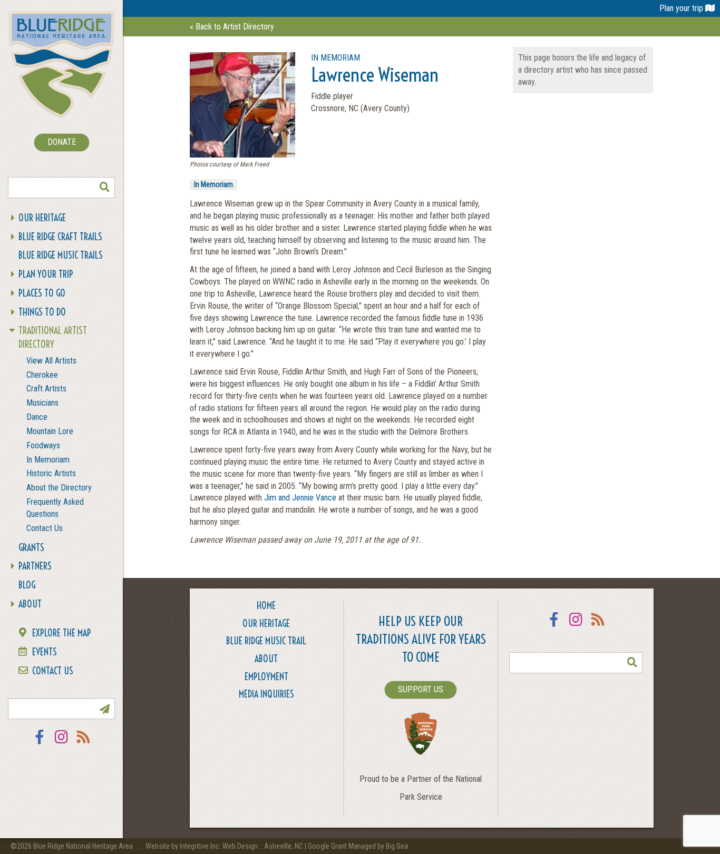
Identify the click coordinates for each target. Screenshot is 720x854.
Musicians (42, 403)
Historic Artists (51, 473)
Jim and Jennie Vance (301, 498)
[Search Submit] (104, 188)
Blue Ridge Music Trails (60, 255)
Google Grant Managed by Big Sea (358, 846)
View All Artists (51, 361)
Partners (35, 566)
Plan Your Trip (45, 274)
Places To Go (41, 293)
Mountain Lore (49, 431)
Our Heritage (42, 218)
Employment (266, 677)
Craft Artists (46, 389)
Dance (36, 417)
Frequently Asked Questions (55, 508)
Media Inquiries (266, 694)
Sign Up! (104, 709)
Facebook (40, 743)
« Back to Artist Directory (232, 27)
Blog (26, 585)
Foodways (43, 445)
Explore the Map (61, 633)
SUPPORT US (420, 689)
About (30, 604)
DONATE (61, 142)
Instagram (62, 743)
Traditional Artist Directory (52, 337)
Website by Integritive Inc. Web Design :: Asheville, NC (225, 846)
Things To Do (42, 312)
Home (266, 606)
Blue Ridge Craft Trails (60, 237)
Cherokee (42, 375)
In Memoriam (48, 460)
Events (44, 652)
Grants (31, 548)
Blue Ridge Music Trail (266, 641)
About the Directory (59, 488)
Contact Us (44, 528)
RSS (84, 743)
